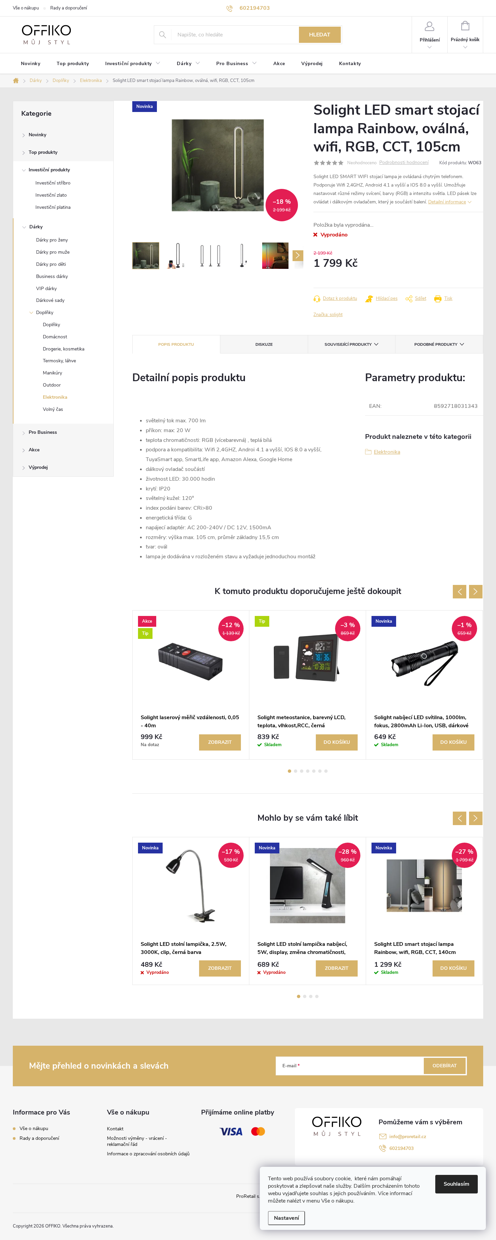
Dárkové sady (50, 300)
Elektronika (55, 397)
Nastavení (286, 1218)
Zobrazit (220, 742)
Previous (459, 591)
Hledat (319, 34)
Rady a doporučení (68, 8)
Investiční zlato (51, 195)
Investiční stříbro (53, 183)
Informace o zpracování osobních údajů (148, 1154)
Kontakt (115, 1129)
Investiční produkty (49, 170)
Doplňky (44, 312)
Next (476, 591)
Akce (34, 450)
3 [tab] (301, 771)
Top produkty (43, 152)
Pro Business (43, 432)
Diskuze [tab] (264, 344)
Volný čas (53, 409)
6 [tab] (320, 771)
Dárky (36, 227)
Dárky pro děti (51, 264)
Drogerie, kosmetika (63, 349)
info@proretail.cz (407, 1136)
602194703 (401, 1148)
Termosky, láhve (59, 361)
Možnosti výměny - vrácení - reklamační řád (137, 1141)
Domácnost (55, 337)
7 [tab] (326, 771)
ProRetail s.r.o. (251, 1196)
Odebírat (445, 1066)
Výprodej (38, 467)
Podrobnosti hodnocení (404, 163)
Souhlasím (456, 1184)
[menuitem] (31, 63)
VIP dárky (46, 288)
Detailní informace (447, 202)
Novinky (37, 135)
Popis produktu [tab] (176, 344)
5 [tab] (313, 771)
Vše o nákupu (26, 8)
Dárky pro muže (53, 252)
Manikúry (52, 373)
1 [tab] (289, 771)
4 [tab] (307, 771)
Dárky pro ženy (52, 240)
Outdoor (52, 385)
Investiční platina (53, 207)
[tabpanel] (191, 685)
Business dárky (52, 276)
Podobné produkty (435, 344)
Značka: (327, 315)
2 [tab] (295, 771)
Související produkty (348, 344)
